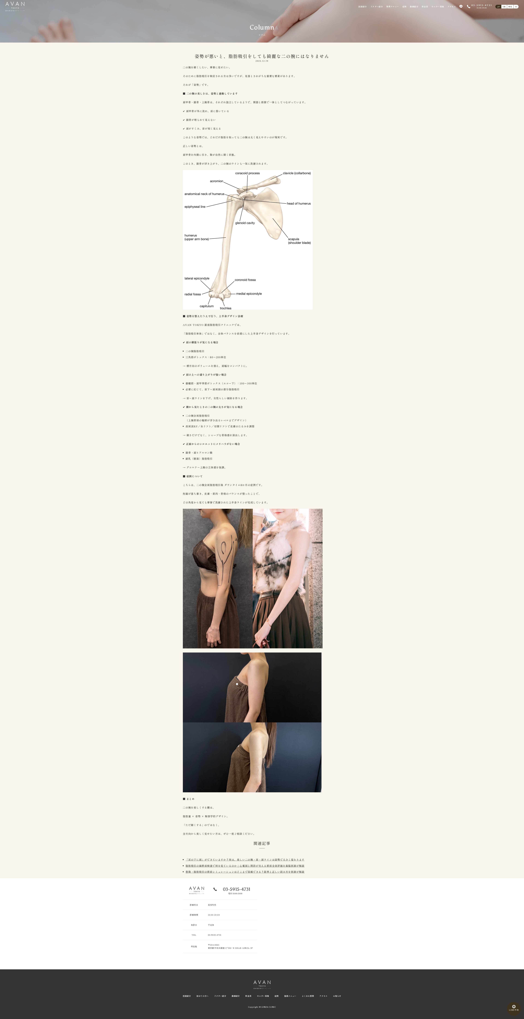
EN (504, 6)
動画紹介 (414, 6)
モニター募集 (437, 6)
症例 (404, 6)
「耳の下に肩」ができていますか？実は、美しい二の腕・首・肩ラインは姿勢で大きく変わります (245, 859)
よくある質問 (308, 996)
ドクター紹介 (376, 6)
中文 (510, 6)
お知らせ (337, 996)
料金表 (425, 6)
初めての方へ (202, 996)
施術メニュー (392, 6)
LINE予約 (514, 1009)
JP (498, 6)
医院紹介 (362, 6)
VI (516, 6)
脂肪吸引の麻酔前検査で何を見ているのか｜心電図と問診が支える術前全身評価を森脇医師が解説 (245, 865)
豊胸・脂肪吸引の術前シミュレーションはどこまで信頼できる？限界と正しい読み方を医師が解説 (245, 871)
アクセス (452, 6)
